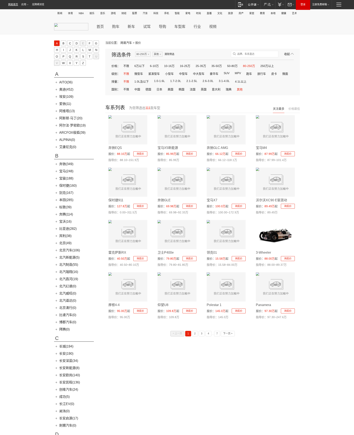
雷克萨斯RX (117, 252)
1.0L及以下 (141, 81)
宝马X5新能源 (168, 148)
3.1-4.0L (224, 81)
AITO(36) (66, 82)
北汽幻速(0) (67, 286)
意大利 (216, 89)
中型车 (183, 73)
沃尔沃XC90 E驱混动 (271, 200)
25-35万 (201, 66)
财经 (123, 13)
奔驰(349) (66, 164)
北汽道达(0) (67, 300)
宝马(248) (66, 171)
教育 (262, 13)
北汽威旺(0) (67, 293)
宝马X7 (212, 200)
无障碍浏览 (38, 4)
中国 (137, 89)
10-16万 (169, 66)
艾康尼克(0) (67, 147)
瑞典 (228, 89)
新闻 (59, 13)
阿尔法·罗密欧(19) (72, 125)
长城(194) (66, 346)
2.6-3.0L (208, 81)
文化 (219, 13)
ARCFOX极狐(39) (72, 132)
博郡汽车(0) (67, 322)
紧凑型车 (154, 73)
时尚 (198, 13)
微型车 (138, 73)
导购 (162, 27)
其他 (157, 54)
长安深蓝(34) (68, 360)
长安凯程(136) (69, 382)
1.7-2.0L (175, 81)
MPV (238, 73)
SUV (226, 73)
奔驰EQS (115, 148)
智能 (177, 13)
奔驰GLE (164, 200)
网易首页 (13, 4)
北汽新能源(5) (69, 257)
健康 (283, 13)
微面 (285, 73)
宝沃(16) (65, 221)
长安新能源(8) (69, 368)
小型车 (169, 73)
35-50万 (216, 66)
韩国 (181, 89)
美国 (170, 89)
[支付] (280, 4)
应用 (23, 4)
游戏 (113, 13)
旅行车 (261, 73)
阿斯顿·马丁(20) (70, 118)
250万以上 (267, 66)
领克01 (212, 252)
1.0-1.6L (159, 81)
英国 (203, 89)
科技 (155, 13)
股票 (134, 13)
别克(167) (66, 192)
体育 (70, 13)
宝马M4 (261, 148)
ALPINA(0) (67, 140)
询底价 (140, 153)
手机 (166, 13)
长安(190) (66, 353)
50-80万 (232, 66)
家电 (187, 13)
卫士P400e (166, 252)
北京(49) (65, 243)
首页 (100, 27)
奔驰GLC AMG (217, 148)
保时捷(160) (68, 185)
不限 (126, 66)
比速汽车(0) (67, 315)
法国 (192, 89)
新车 (131, 27)
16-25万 (185, 66)
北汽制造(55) (68, 264)
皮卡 (274, 73)
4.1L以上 (240, 81)
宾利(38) (65, 236)
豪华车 (214, 73)
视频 (213, 27)
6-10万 (154, 66)
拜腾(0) (64, 329)
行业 (197, 27)
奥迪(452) (66, 89)
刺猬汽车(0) (67, 425)
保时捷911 (115, 200)
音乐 (102, 13)
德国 (148, 89)
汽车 (145, 13)
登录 (303, 4)
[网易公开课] (253, 4)
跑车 (249, 73)
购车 (115, 27)
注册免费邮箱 (319, 4)
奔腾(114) (66, 214)
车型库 (179, 27)
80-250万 (142, 54)
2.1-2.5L (191, 81)
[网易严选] (268, 4)
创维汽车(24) (68, 389)
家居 (251, 13)
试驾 (147, 27)
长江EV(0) (66, 404)
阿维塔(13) (67, 111)
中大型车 (198, 73)
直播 (209, 13)
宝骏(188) (66, 178)
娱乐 (92, 13)
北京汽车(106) (69, 250)
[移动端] (240, 4)
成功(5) (64, 396)
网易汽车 (126, 42)
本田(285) (66, 200)
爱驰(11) (65, 104)
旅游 (230, 13)
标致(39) (65, 207)
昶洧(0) (64, 411)
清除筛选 (169, 54)
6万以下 (139, 66)
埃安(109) (66, 96)
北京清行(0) (67, 308)
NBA (81, 13)
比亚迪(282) (68, 228)
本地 (273, 13)
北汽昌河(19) (68, 279)
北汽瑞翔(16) (68, 272)
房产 (241, 13)
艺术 (294, 13)
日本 (159, 89)
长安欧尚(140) (69, 375)
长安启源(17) (68, 418)
